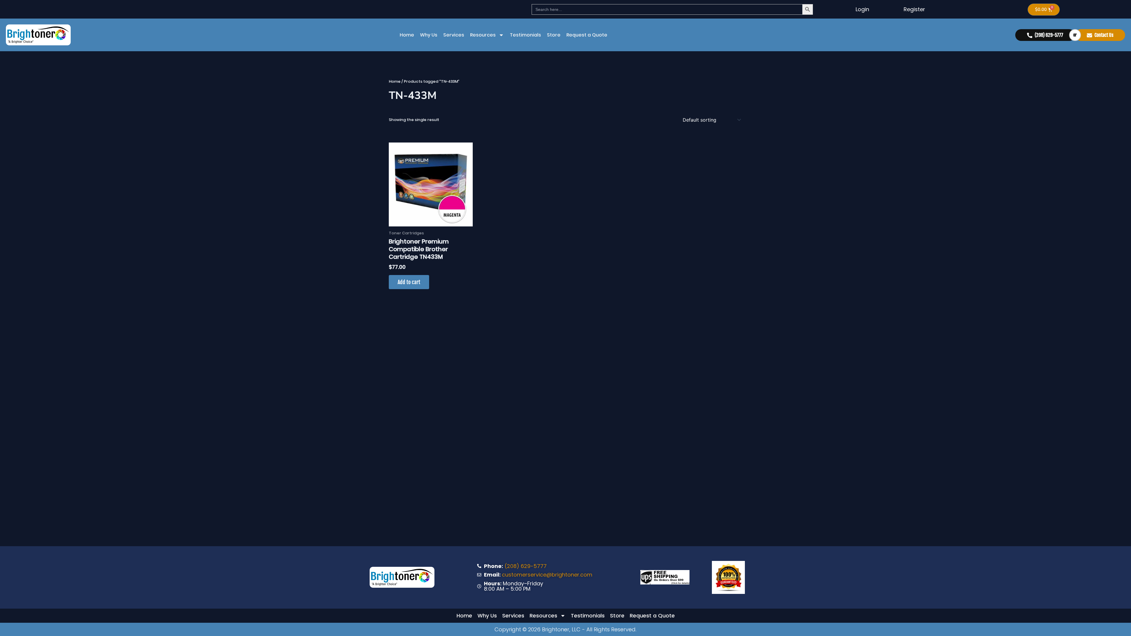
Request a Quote (586, 35)
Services (453, 35)
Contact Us (1103, 35)
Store (553, 35)
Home (407, 35)
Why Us (428, 35)
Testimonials (525, 35)
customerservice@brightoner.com (547, 574)
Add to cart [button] (409, 282)
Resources (483, 35)
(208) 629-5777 (1049, 35)
